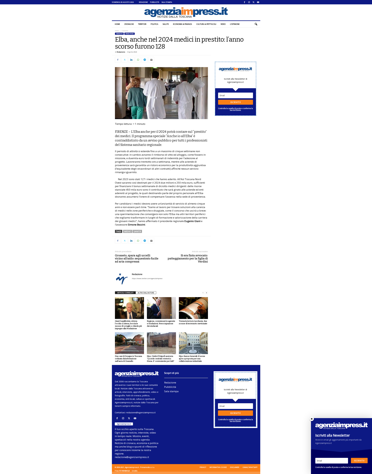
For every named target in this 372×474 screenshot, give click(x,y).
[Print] (151, 60)
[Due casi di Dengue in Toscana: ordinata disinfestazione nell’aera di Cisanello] (129, 343)
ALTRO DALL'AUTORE (146, 293)
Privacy (203, 467)
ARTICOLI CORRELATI (125, 293)
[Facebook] (244, 2)
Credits (134, 471)
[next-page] (206, 292)
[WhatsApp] (138, 60)
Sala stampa (166, 2)
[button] (256, 24)
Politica (154, 24)
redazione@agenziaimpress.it (141, 412)
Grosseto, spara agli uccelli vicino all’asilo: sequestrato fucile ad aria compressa (136, 258)
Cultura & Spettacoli (206, 24)
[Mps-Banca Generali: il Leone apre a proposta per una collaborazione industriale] (193, 343)
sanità (137, 231)
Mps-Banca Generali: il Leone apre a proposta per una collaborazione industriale (192, 358)
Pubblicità (154, 2)
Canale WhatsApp (250, 467)
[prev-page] (203, 292)
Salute (166, 24)
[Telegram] (144, 60)
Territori (142, 24)
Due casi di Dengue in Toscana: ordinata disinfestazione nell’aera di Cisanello (128, 358)
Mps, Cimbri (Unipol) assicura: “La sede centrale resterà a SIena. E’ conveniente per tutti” (160, 358)
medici (127, 231)
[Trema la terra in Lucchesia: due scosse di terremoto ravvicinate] (193, 308)
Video (223, 24)
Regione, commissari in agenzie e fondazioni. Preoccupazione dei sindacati (161, 323)
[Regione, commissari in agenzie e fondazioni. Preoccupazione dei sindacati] (161, 308)
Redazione (143, 2)
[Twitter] (253, 2)
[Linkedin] (131, 60)
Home (117, 24)
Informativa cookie (218, 467)
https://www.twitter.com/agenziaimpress (147, 278)
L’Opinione (234, 24)
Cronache (129, 24)
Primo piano (129, 34)
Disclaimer (234, 467)
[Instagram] (249, 2)
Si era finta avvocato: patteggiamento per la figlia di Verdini (188, 258)
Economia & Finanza (182, 24)
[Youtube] (258, 2)
